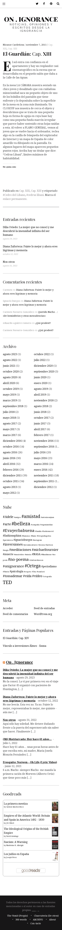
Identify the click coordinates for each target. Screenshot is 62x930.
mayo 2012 (9, 492)
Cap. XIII (12, 48)
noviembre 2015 (44, 475)
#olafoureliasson (36, 560)
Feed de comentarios (15, 614)
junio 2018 (40, 412)
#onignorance (13, 566)
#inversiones (13, 544)
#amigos (17, 517)
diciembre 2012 (43, 487)
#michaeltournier (45, 550)
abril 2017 (40, 429)
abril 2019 (40, 394)
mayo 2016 (40, 458)
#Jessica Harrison (45, 545)
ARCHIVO (38, 919)
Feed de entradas (44, 608)
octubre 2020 (11, 371)
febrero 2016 (11, 469)
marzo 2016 (41, 463)
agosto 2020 (10, 377)
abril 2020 (9, 383)
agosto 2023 (10, 354)
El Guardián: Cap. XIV (16, 638)
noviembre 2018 (44, 400)
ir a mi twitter (36, 4)
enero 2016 (40, 469)
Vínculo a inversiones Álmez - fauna (24, 645)
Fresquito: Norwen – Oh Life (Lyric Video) (30, 762)
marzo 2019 (10, 400)
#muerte (8, 554)
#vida (27, 576)
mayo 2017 (9, 429)
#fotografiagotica (44, 536)
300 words (21, 919)
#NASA (36, 554)
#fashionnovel (48, 531)
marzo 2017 (10, 435)
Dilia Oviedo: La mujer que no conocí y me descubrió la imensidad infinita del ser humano (28, 231)
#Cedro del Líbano (14, 194)
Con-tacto (35, 923)
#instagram (37, 540)
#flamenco (26, 536)
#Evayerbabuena (18, 530)
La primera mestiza (16, 803)
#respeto (27, 572)
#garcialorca (8, 540)
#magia (6, 550)
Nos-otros (9, 261)
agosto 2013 (10, 487)
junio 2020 (40, 377)
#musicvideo (19, 555)
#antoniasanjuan (47, 517)
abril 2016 (9, 463)
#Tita (34, 572)
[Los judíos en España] (55, 860)
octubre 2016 (11, 446)
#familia (38, 531)
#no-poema (18, 559)
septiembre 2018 (13, 406)
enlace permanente (15, 199)
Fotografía (47, 577)
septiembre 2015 (44, 481)
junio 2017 (40, 423)
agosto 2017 (10, 423)
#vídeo (37, 576)
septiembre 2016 (44, 446)
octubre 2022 (42, 354)
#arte (7, 524)
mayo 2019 (9, 394)
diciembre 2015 (12, 475)
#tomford (41, 572)
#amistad (30, 516)
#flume (33, 536)
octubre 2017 (42, 417)
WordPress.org (43, 614)
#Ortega (33, 565)
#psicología (16, 571)
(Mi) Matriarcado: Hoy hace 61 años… (27, 739)
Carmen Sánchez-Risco (15, 807)
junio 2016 (9, 458)
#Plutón (6, 572)
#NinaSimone (46, 555)
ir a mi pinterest (50, 4)
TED (7, 582)
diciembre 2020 (43, 365)
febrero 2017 (42, 435)
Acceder (8, 608)
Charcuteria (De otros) (46, 915)
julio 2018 (9, 412)
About (52, 919)
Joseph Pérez (11, 857)
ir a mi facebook (43, 4)
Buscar (57, 4)
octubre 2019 (11, 388)
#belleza (21, 523)
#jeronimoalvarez (30, 545)
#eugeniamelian (46, 525)
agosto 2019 (41, 388)
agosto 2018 (41, 406)
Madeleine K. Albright (15, 845)
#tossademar (12, 576)
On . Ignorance (31, 19)
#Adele (8, 517)
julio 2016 (40, 452)
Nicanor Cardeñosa (14, 45)
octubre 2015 (11, 481)
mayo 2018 (9, 417)
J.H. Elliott (10, 823)
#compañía (35, 525)
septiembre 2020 (44, 371)
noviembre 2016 (44, 440)
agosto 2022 (10, 360)
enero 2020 (40, 383)
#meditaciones (20, 550)
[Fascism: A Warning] (55, 848)
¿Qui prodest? (43, 323)
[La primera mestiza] (55, 809)
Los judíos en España (16, 854)
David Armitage (12, 836)
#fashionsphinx (12, 535)
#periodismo (49, 566)
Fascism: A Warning (16, 842)
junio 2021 (9, 365)
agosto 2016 (10, 452)
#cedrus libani (35, 194)
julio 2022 (40, 360)
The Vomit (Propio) (17, 915)
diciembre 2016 (12, 440)
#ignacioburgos (23, 539)
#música (28, 555)
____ (34, 910)
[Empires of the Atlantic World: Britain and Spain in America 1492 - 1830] (55, 822)
